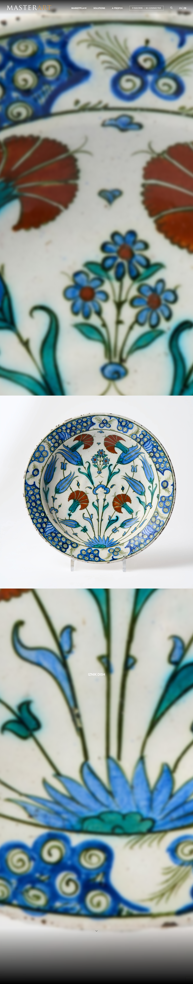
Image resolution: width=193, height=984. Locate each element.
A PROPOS (117, 8)
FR (185, 8)
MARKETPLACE (79, 8)
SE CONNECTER (153, 8)
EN (180, 8)
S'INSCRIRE (137, 8)
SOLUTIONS (99, 8)
